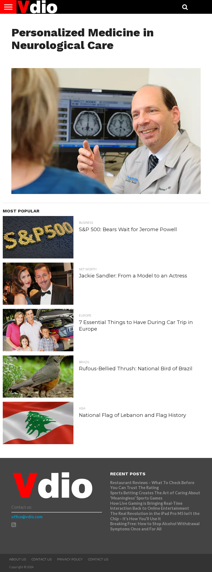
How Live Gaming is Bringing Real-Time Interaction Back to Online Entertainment (150, 506)
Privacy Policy (70, 559)
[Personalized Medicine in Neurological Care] (106, 192)
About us (17, 559)
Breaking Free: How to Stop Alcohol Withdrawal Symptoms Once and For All (155, 526)
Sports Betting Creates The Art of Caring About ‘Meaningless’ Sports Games (155, 495)
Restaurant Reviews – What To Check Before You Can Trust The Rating (152, 485)
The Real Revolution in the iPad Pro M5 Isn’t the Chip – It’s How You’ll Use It (155, 516)
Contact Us (41, 559)
